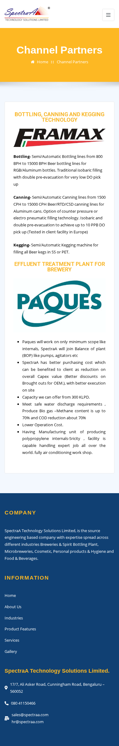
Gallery (11, 651)
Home (42, 61)
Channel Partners (72, 61)
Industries (14, 618)
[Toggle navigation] (108, 15)
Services (12, 640)
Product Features (20, 629)
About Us (13, 606)
